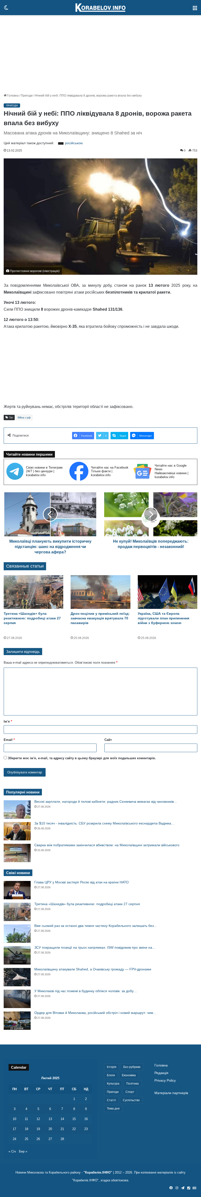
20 (50, 1129)
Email (9, 740)
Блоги (111, 1075)
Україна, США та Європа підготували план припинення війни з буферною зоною (163, 618)
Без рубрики (131, 1067)
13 (50, 1119)
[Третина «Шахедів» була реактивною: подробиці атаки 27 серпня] (33, 592)
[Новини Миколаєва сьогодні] (100, 7)
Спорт (130, 1092)
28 (62, 1139)
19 (38, 1129)
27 (50, 1139)
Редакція (161, 1073)
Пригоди (27, 95)
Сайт (108, 740)
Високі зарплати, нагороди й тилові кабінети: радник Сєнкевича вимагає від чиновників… (105, 801)
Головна (12, 95)
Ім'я (8, 721)
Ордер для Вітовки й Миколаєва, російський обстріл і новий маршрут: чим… (95, 1013)
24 (14, 1139)
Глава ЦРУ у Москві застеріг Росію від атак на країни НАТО (81, 882)
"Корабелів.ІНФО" (98, 1172)
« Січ (12, 1151)
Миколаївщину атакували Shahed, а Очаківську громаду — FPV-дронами (92, 969)
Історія (111, 1067)
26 (38, 1139)
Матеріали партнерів (171, 1093)
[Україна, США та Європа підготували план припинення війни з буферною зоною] (167, 592)
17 (14, 1129)
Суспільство (131, 1100)
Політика (132, 1083)
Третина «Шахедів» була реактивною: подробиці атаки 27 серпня (32, 618)
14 (62, 1119)
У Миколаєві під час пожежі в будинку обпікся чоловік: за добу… (85, 991)
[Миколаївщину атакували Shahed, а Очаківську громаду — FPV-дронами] (17, 977)
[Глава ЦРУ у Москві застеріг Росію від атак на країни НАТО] (17, 890)
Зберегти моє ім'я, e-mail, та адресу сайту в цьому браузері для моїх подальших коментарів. (82, 758)
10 (14, 1119)
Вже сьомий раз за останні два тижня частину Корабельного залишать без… (95, 926)
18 (26, 1129)
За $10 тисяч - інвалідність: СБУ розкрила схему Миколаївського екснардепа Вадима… (104, 823)
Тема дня (113, 1108)
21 (62, 1129)
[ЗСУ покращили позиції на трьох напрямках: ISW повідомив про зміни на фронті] (17, 955)
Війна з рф (24, 417)
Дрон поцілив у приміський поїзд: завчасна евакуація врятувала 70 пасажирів (100, 618)
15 (74, 1119)
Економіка (129, 1075)
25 (26, 1139)
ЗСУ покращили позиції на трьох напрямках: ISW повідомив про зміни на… (95, 947)
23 (86, 1129)
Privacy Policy (165, 1080)
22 (74, 1129)
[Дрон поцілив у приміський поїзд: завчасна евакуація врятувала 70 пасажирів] (100, 592)
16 (86, 1119)
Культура (113, 1083)
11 (26, 1119)
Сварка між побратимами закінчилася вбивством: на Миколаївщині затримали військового (106, 845)
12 (38, 1119)
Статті (111, 1100)
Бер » (23, 1151)
